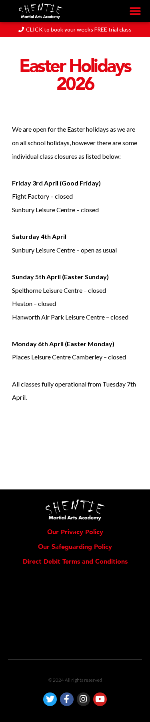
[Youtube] (100, 699)
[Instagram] (83, 699)
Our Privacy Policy (75, 532)
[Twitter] (50, 699)
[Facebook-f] (67, 699)
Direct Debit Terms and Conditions (75, 561)
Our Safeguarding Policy (75, 546)
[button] (135, 11)
